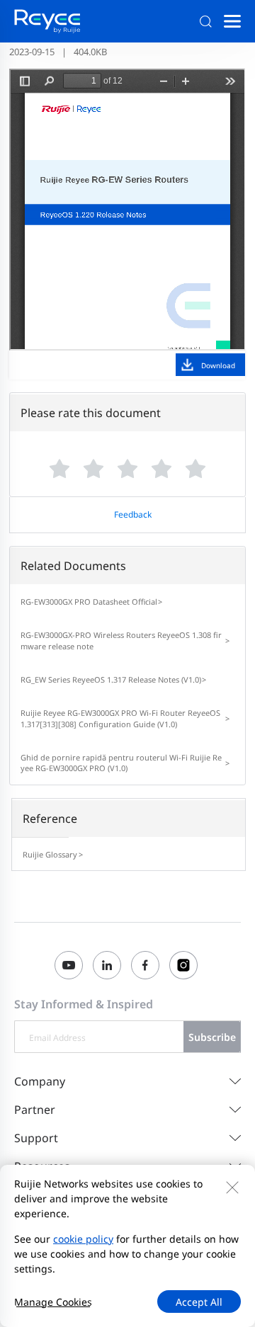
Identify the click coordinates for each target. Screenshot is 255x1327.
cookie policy (83, 1239)
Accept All (199, 1302)
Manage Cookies (53, 1302)
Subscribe (212, 1037)
